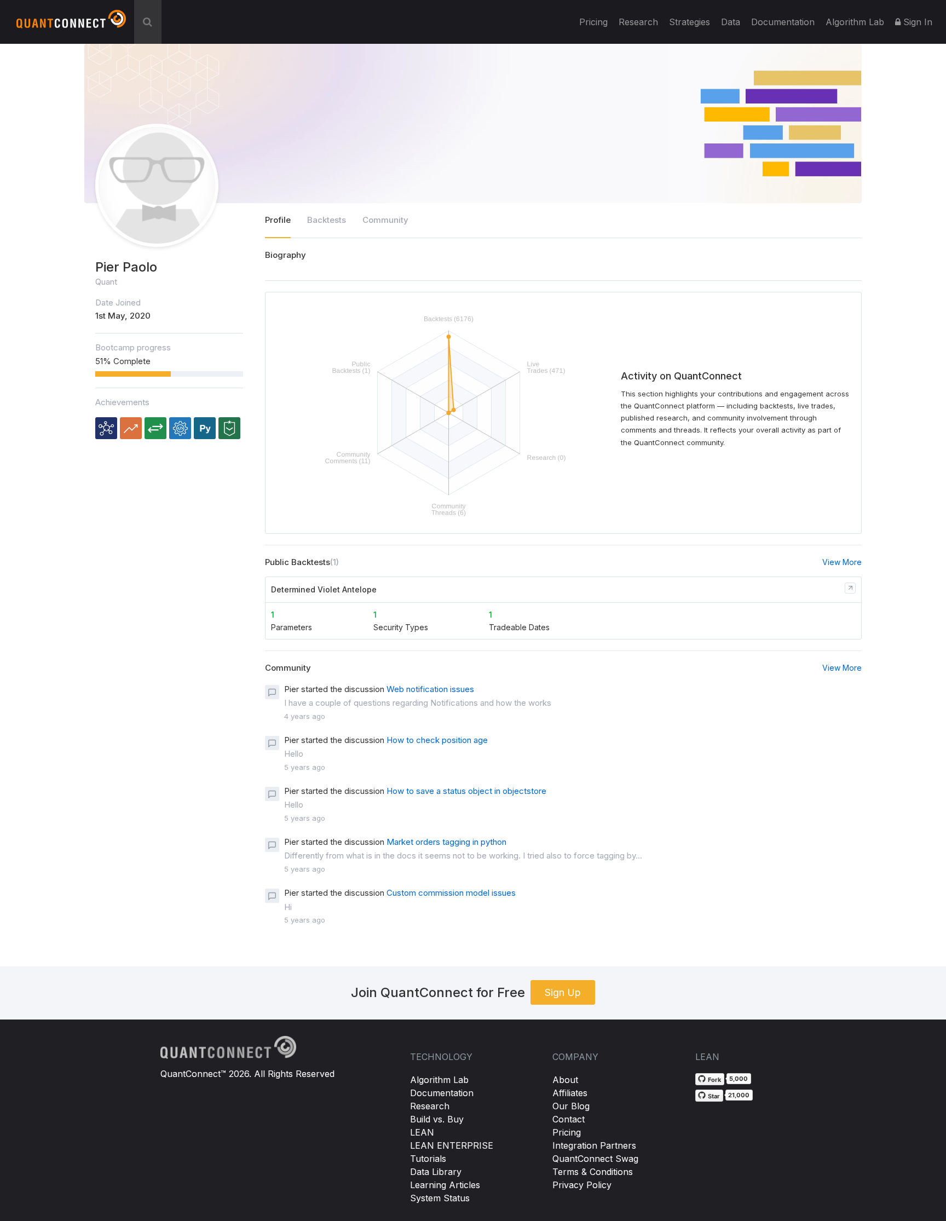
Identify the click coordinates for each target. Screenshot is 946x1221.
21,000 (738, 1095)
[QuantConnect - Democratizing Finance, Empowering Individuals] (71, 23)
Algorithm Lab (439, 1079)
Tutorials (428, 1158)
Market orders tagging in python (446, 842)
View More (842, 562)
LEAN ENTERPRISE (451, 1145)
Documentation (442, 1092)
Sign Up (563, 992)
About (565, 1079)
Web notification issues (430, 689)
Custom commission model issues (451, 893)
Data (730, 21)
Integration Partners (594, 1145)
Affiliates (569, 1092)
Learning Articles (445, 1184)
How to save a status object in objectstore (466, 791)
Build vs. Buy (437, 1119)
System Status (440, 1198)
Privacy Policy (582, 1184)
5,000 (738, 1078)
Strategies (689, 21)
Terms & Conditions (592, 1171)
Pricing (593, 21)
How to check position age (437, 740)
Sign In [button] (916, 21)
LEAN (422, 1132)
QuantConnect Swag (595, 1158)
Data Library (436, 1171)
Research (638, 21)
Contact (568, 1119)
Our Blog (571, 1106)
